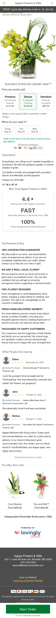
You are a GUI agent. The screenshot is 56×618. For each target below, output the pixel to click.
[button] (49, 611)
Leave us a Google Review (28, 580)
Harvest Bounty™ (31, 367)
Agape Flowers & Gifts (28, 3)
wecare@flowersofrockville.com (28, 565)
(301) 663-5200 (28, 562)
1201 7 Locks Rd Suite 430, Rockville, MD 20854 (28, 559)
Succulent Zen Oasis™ (33, 424)
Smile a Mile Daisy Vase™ (34, 400)
